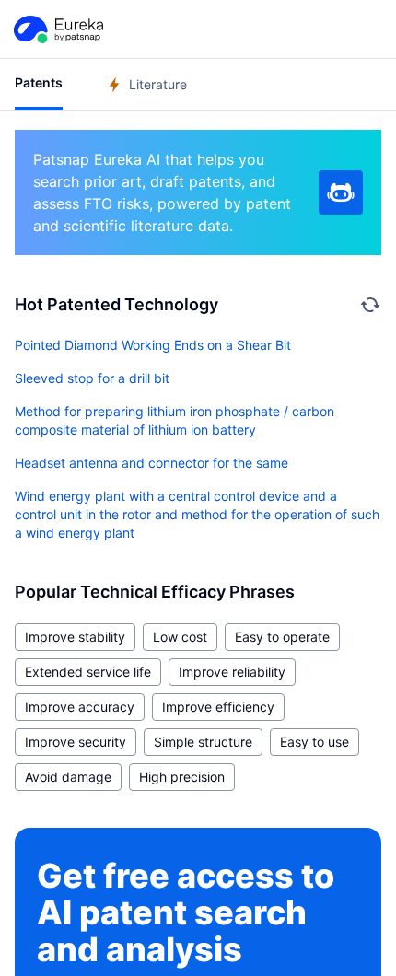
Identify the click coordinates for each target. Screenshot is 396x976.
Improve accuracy (79, 707)
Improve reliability (232, 672)
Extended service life (88, 672)
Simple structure (203, 741)
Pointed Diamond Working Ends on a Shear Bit (153, 345)
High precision (182, 776)
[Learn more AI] (341, 192)
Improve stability (75, 637)
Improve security (75, 741)
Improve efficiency (218, 707)
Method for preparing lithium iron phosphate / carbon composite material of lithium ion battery (174, 420)
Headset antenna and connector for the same (151, 463)
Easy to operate (282, 637)
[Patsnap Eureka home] (57, 29)
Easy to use (314, 741)
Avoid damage (68, 776)
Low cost (180, 637)
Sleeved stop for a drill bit (92, 378)
